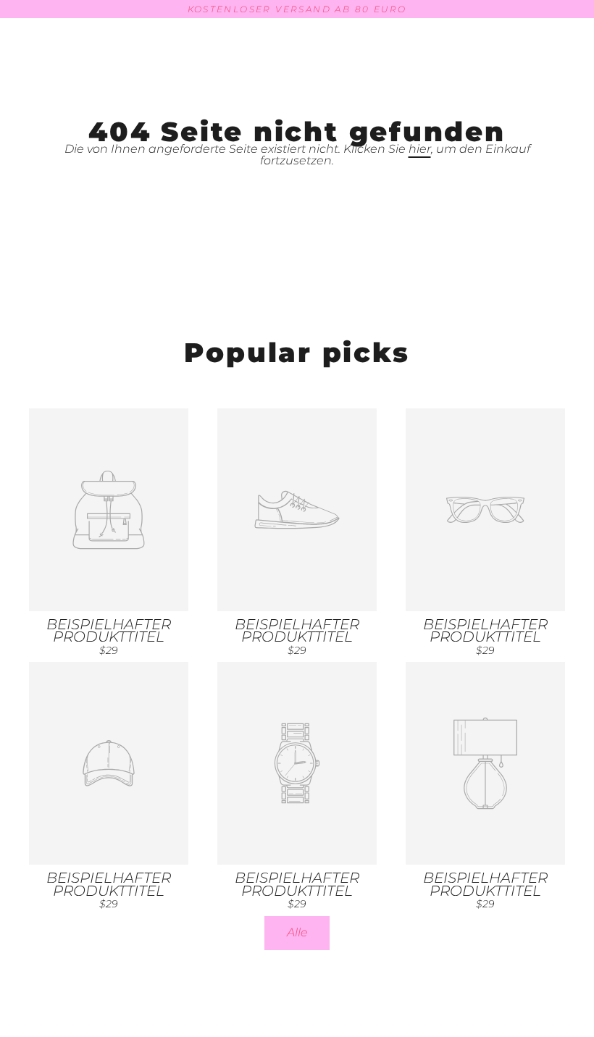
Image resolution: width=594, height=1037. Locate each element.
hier (420, 149)
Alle (297, 932)
